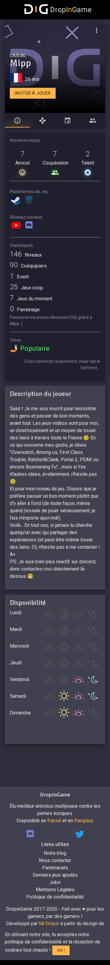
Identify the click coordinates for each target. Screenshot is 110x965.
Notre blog (55, 853)
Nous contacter (55, 860)
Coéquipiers (28, 266)
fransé (54, 820)
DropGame (71, 9)
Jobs (55, 882)
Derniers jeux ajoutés (55, 875)
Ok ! (61, 950)
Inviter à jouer (33, 93)
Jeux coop (26, 288)
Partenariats (55, 868)
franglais (83, 820)
